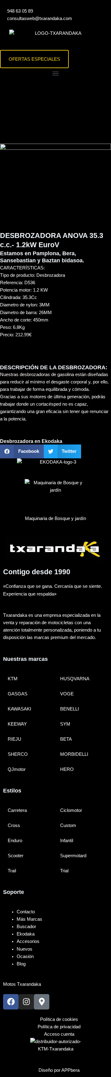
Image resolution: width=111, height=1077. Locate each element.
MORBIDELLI (74, 754)
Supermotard (73, 855)
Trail (12, 870)
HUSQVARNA (74, 678)
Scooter (15, 855)
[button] (55, 73)
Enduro (15, 840)
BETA (66, 739)
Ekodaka (26, 934)
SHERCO (18, 754)
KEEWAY (17, 724)
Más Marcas (29, 919)
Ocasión (25, 956)
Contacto (26, 911)
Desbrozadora (16, 441)
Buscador (26, 926)
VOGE (67, 693)
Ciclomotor (71, 810)
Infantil (66, 840)
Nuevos (24, 949)
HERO (67, 769)
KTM (13, 678)
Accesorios (28, 941)
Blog (21, 963)
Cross (14, 825)
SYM (65, 724)
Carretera (17, 810)
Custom (68, 825)
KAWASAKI (19, 708)
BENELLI (69, 708)
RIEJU (14, 739)
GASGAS (17, 693)
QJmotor (17, 769)
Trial (64, 870)
